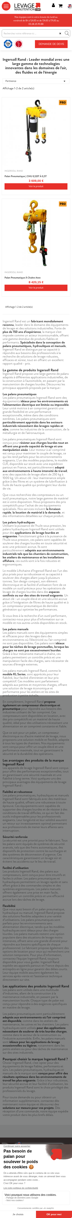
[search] (66, 33)
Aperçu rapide (65, 109)
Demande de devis (51, 44)
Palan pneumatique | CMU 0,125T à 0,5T (26, 176)
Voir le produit (36, 186)
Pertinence (36, 81)
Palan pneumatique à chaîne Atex (23, 277)
